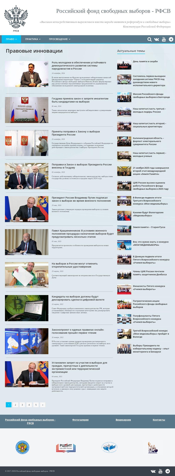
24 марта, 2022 (57, 304)
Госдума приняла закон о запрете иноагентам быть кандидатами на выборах (80, 100)
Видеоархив (123, 419)
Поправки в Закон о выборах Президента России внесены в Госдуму (82, 166)
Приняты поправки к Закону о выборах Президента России (76, 133)
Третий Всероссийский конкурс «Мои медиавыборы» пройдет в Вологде (151, 333)
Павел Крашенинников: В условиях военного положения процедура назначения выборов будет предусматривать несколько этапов (83, 233)
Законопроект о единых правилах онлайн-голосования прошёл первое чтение (78, 331)
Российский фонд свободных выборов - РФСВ (30, 421)
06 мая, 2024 (56, 106)
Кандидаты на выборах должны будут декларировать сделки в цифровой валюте (78, 298)
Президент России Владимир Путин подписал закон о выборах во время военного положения (81, 199)
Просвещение (58, 39)
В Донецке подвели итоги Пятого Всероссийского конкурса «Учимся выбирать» (151, 259)
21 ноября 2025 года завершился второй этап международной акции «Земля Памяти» (151, 170)
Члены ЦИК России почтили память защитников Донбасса (150, 273)
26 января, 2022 (57, 337)
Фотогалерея (80, 419)
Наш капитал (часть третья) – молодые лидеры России (149, 110)
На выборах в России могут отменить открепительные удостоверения (75, 265)
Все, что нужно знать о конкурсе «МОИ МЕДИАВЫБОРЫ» (151, 243)
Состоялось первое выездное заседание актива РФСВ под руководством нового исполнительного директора (149, 80)
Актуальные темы (131, 51)
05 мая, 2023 (56, 241)
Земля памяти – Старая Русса (149, 227)
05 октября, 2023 (58, 172)
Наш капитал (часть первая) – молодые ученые (149, 154)
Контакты (159, 419)
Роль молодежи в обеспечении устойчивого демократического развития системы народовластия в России (79, 65)
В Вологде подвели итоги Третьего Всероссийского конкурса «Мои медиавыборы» (150, 200)
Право (10, 39)
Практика (31, 39)
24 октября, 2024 (58, 73)
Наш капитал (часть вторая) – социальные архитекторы (149, 125)
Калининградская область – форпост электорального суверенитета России (148, 141)
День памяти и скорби (145, 61)
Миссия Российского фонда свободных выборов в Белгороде (151, 95)
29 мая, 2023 (56, 205)
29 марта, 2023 (57, 271)
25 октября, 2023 (58, 139)
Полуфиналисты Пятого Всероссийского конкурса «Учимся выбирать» (147, 318)
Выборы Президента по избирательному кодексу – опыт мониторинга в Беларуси (151, 348)
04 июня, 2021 (57, 376)
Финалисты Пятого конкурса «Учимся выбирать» (149, 287)
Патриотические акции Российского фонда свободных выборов (150, 304)
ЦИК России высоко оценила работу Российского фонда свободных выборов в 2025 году (151, 185)
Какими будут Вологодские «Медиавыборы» (148, 214)
